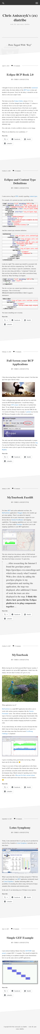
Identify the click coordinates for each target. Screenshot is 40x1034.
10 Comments (16, 66)
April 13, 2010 (5, 66)
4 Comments (18, 171)
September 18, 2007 (7, 819)
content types (33, 196)
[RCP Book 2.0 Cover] (20, 97)
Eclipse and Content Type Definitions (20, 181)
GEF (26, 951)
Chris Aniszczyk (21, 79)
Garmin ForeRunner (17, 520)
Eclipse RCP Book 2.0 (20, 74)
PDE (16, 196)
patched (28, 412)
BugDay (4, 450)
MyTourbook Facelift (20, 497)
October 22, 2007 (6, 646)
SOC (12, 405)
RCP (9, 510)
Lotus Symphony (20, 828)
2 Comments (18, 646)
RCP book (27, 90)
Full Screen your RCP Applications (20, 362)
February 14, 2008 (6, 352)
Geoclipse (19, 524)
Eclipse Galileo (18, 101)
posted (4, 953)
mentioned (35, 88)
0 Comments (17, 488)
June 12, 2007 (5, 929)
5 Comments (19, 819)
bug (36, 443)
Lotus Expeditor (8, 881)
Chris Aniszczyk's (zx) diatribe (20, 17)
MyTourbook (6, 513)
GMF (30, 951)
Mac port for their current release (25, 775)
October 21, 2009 (6, 171)
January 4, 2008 (6, 488)
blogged (20, 513)
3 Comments (18, 352)
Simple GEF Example (20, 938)
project (16, 405)
